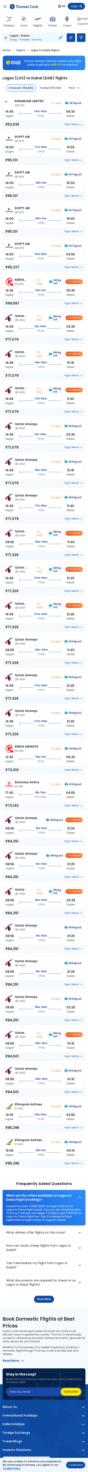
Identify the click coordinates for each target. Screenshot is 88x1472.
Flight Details (72, 124)
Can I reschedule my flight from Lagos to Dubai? (37, 1265)
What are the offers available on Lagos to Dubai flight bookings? (39, 1198)
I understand (75, 1465)
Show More (44, 1299)
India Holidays (14, 1424)
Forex (24, 25)
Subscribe (71, 1391)
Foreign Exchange (16, 1433)
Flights (37, 25)
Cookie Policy (11, 1468)
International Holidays (20, 1416)
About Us (10, 1407)
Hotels (52, 25)
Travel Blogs (12, 1441)
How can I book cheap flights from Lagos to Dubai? (38, 1248)
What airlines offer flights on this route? (36, 1233)
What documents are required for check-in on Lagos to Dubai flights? (41, 1282)
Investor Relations (17, 1450)
